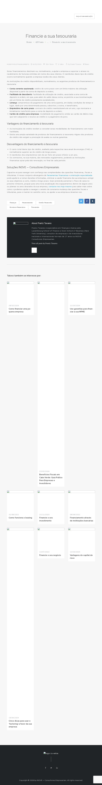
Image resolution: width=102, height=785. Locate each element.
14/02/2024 (37, 64)
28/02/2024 (14, 305)
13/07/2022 (44, 552)
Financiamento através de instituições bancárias (81, 519)
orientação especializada (81, 175)
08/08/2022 (75, 514)
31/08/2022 (14, 514)
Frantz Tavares (75, 64)
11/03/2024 (75, 305)
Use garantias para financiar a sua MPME (81, 310)
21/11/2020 (44, 514)
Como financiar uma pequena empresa (20, 310)
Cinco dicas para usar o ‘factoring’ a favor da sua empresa (20, 724)
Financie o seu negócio (50, 555)
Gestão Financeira (45, 203)
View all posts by (44, 243)
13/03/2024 (75, 552)
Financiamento (27, 203)
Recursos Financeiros (17, 207)
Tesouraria (35, 207)
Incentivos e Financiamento (18, 64)
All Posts (39, 42)
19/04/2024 (14, 718)
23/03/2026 (44, 471)
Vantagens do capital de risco (81, 556)
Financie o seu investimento (46, 519)
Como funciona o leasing (20, 518)
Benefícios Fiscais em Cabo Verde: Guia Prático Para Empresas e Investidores (50, 478)
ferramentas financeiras (57, 175)
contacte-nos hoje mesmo (60, 186)
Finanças (13, 203)
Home (29, 42)
